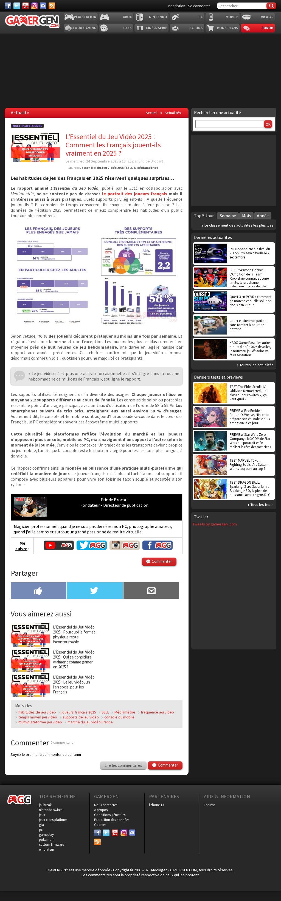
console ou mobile (119, 717)
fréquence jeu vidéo (157, 712)
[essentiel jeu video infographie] (96, 324)
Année (263, 215)
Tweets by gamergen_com (215, 524)
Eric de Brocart (151, 161)
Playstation (85, 17)
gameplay (46, 834)
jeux (42, 814)
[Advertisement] (140, 657)
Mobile (232, 17)
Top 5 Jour (204, 215)
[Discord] (43, 5)
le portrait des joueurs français (134, 193)
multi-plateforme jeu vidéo (40, 722)
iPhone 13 (156, 805)
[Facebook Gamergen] (157, 548)
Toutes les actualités (257, 364)
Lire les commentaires (123, 765)
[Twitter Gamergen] (91, 548)
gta (41, 824)
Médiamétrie (124, 712)
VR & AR (267, 17)
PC (200, 17)
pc (41, 829)
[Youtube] (25, 5)
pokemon (46, 839)
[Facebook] (8, 5)
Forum (268, 28)
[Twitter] (16, 5)
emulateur (46, 849)
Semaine (228, 215)
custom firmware (51, 844)
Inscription (176, 5)
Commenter (162, 561)
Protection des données (111, 819)
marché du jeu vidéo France (90, 722)
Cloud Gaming (83, 28)
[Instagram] (34, 5)
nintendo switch (51, 810)
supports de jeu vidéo (81, 717)
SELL (105, 712)
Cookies (100, 824)
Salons (196, 28)
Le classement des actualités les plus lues (239, 225)
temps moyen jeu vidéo (37, 717)
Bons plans (227, 28)
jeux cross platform (53, 819)
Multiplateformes (27, 126)
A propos (101, 810)
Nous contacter (105, 805)
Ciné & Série (156, 28)
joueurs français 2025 (78, 712)
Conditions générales (109, 814)
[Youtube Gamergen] (58, 548)
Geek (127, 28)
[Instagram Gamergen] (124, 548)
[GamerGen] (32, 21)
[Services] (52, 5)
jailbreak (45, 805)
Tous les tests (262, 504)
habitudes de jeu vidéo (37, 712)
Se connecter (199, 5)
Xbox (127, 17)
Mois (246, 215)
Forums (209, 805)
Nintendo (158, 17)
